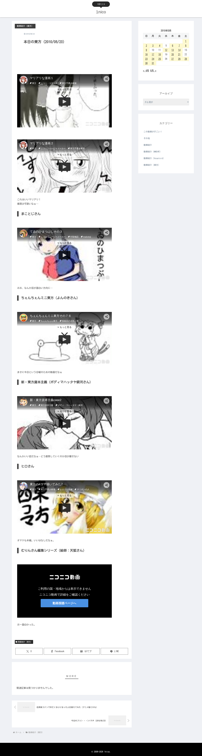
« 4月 (146, 70)
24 (153, 59)
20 (172, 54)
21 (179, 54)
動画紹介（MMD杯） (153, 152)
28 (179, 59)
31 (153, 63)
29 (186, 59)
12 (166, 50)
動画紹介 (148, 145)
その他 (147, 138)
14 (179, 50)
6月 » (153, 70)
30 (146, 63)
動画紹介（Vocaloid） (154, 158)
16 (146, 54)
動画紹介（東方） (25, 642)
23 (146, 59)
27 (172, 59)
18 (159, 54)
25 (159, 59)
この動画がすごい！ (153, 132)
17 (153, 54)
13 (172, 50)
